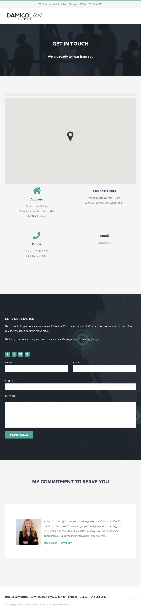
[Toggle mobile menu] (134, 16)
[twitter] (14, 354)
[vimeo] (27, 354)
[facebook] (7, 354)
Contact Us (104, 242)
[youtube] (20, 354)
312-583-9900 (95, 4)
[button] (70, 136)
